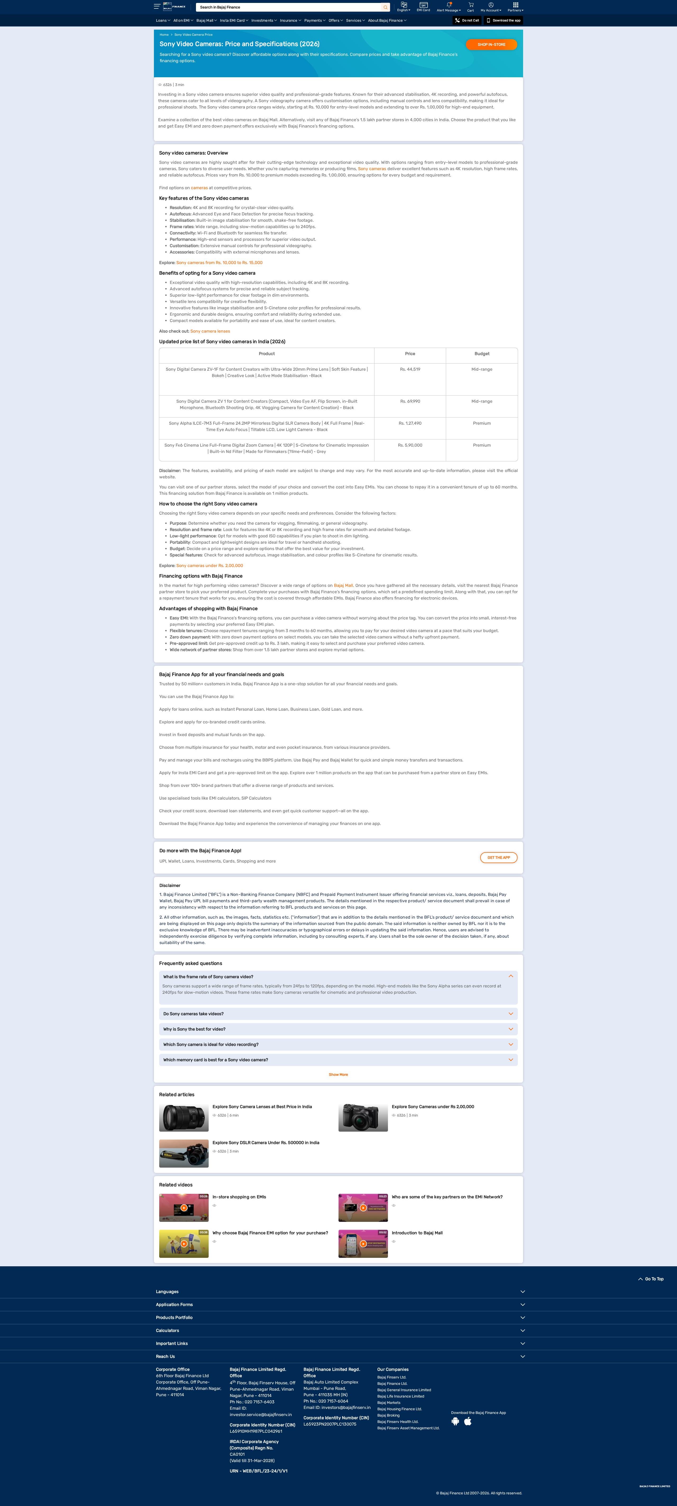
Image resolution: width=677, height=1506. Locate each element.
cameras (199, 187)
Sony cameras (372, 168)
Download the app (506, 20)
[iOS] (468, 1422)
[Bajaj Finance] (174, 6)
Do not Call (470, 20)
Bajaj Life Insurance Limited (400, 1396)
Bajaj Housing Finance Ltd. (399, 1409)
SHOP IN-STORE (491, 44)
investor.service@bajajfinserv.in (261, 1414)
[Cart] (471, 5)
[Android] (455, 1422)
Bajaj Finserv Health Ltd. (398, 1421)
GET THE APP (499, 857)
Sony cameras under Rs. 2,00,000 (209, 565)
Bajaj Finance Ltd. (392, 1383)
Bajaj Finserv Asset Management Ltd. (408, 1428)
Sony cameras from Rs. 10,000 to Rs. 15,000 (219, 262)
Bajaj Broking (388, 1415)
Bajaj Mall (343, 585)
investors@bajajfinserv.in (346, 1407)
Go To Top (654, 1278)
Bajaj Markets (388, 1402)
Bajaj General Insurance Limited (404, 1390)
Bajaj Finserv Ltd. (391, 1377)
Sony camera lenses (210, 331)
